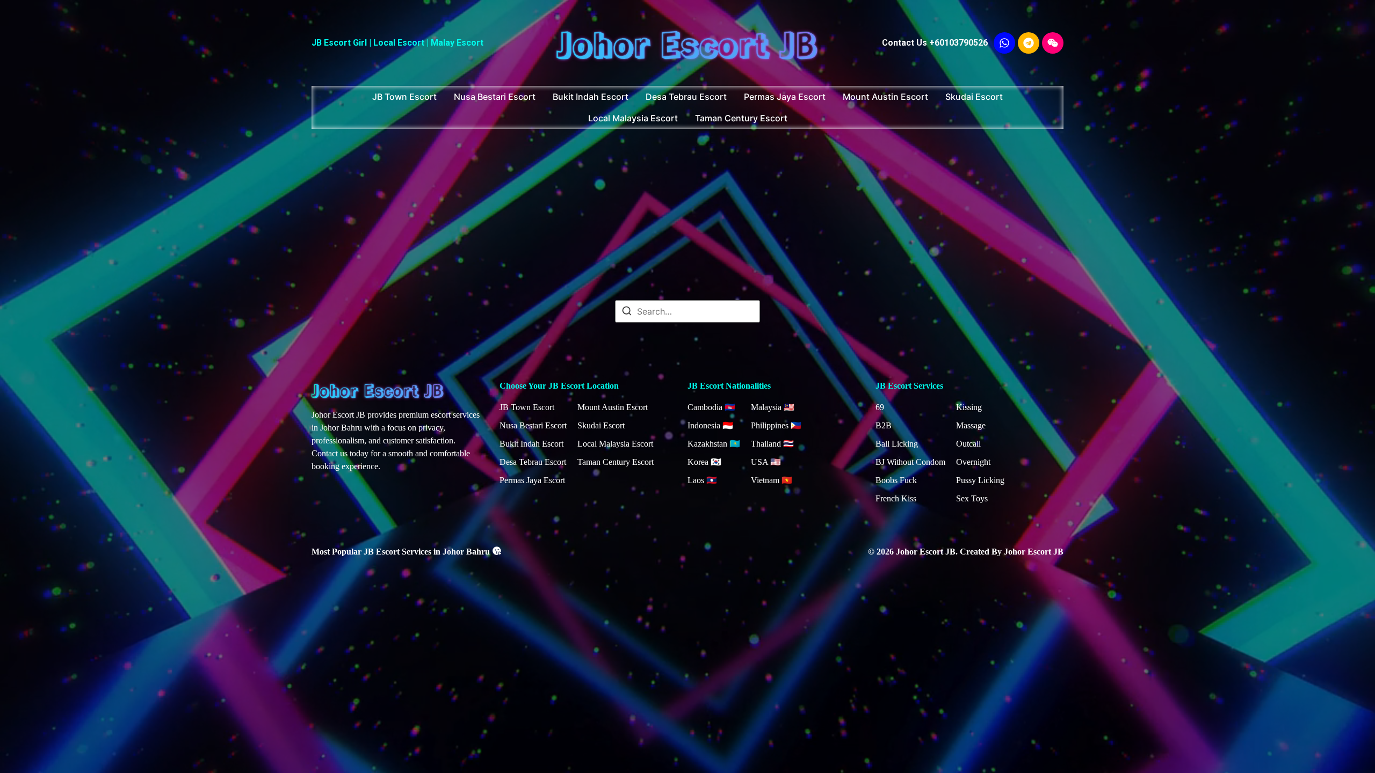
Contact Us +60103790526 (935, 43)
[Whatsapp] (1004, 43)
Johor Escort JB (687, 42)
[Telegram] (1028, 43)
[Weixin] (1052, 43)
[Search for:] (687, 311)
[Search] (627, 312)
